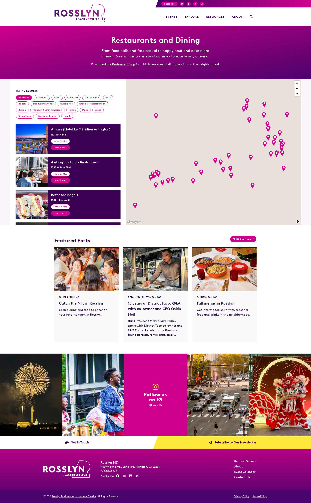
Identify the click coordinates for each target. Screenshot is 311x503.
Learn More (59, 147)
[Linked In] (130, 476)
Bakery (22, 103)
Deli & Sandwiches (43, 103)
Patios (72, 110)
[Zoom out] (297, 88)
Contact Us (242, 477)
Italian (22, 110)
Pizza (85, 110)
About (237, 16)
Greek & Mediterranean (92, 103)
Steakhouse (24, 116)
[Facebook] (182, 4)
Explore (192, 16)
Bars (108, 97)
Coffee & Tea (92, 97)
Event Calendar (244, 472)
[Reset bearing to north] (297, 93)
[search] (251, 17)
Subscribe (169, 3)
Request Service (245, 461)
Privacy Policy (241, 496)
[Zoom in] (297, 83)
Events (172, 16)
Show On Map (60, 141)
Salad (98, 110)
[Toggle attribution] (298, 221)
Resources (215, 16)
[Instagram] (202, 4)
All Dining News (242, 239)
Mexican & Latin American (47, 110)
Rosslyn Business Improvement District (74, 496)
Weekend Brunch (47, 116)
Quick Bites (66, 103)
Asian (57, 97)
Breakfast (72, 97)
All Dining (23, 97)
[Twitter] (195, 4)
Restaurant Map (123, 64)
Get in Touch (79, 442)
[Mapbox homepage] (134, 222)
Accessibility (260, 496)
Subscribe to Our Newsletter (234, 442)
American (41, 97)
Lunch (67, 116)
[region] (213, 152)
